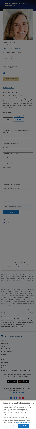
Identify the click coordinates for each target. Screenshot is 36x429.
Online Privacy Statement (23, 422)
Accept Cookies (23, 425)
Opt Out (11, 425)
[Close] (33, 403)
